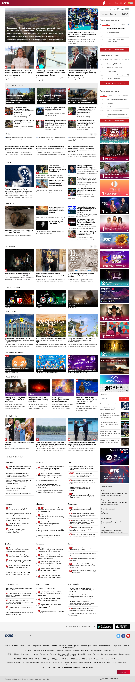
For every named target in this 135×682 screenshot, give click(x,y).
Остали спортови (96, 650)
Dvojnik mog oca (106, 500)
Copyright (17, 679)
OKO (27, 3)
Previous (101, 24)
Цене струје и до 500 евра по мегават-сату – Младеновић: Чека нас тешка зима (82, 535)
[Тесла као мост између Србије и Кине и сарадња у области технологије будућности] (87, 387)
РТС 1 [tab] (106, 24)
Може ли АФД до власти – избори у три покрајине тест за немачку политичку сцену (82, 481)
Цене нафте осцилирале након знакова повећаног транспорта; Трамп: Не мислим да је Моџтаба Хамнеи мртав (55, 123)
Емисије (52, 3)
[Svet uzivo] (114, 205)
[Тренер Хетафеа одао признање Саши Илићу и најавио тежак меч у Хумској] (72, 169)
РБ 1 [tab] (103, 95)
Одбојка (51, 650)
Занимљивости (11, 584)
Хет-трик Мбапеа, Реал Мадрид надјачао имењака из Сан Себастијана (18, 555)
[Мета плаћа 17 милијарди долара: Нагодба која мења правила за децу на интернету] (72, 210)
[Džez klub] (114, 277)
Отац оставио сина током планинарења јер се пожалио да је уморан (19, 613)
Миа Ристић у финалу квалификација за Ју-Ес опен (82, 559)
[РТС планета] (104, 3)
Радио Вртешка (111, 662)
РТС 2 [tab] (114, 24)
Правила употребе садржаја (31, 679)
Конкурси (76, 667)
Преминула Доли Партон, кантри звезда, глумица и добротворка (49, 599)
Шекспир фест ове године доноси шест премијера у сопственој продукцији (18, 274)
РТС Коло (85, 659)
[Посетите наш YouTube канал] (128, 636)
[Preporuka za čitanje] (114, 366)
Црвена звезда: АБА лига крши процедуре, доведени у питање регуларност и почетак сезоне (49, 570)
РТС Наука (46, 659)
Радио (44, 3)
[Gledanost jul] (114, 241)
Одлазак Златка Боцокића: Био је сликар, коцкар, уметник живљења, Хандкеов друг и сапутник (51, 148)
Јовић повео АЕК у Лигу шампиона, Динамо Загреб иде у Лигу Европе (57, 168)
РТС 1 (19, 659)
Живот (16, 654)
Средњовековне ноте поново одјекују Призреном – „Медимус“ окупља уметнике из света (82, 275)
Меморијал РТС (109, 650)
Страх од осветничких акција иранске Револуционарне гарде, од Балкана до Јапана (82, 73)
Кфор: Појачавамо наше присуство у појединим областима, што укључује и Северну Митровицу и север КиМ (18, 475)
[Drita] (114, 348)
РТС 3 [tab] (123, 24)
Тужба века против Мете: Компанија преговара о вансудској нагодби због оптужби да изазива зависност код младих (82, 596)
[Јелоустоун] (114, 312)
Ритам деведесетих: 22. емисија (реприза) (82, 370)
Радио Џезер (122, 662)
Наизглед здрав (70, 655)
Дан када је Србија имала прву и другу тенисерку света (82, 571)
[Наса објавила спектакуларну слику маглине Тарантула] (63, 387)
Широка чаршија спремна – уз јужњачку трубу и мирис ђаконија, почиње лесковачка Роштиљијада (19, 601)
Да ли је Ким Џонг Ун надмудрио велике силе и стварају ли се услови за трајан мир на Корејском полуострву (82, 444)
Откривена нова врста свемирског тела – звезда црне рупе (38, 399)
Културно (11, 246)
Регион (39, 462)
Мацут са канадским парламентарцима (18, 493)
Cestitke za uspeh (106, 518)
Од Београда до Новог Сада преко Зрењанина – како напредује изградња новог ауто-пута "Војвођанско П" (81, 522)
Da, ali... (103, 490)
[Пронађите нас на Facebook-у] (123, 636)
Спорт (22, 3)
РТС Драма (56, 659)
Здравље (73, 654)
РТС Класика (75, 659)
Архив (67, 664)
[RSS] (125, 3)
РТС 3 (31, 659)
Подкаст (126, 646)
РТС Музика (105, 659)
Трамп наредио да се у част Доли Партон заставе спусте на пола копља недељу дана (49, 593)
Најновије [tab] (103, 394)
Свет (70, 462)
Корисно (11, 312)
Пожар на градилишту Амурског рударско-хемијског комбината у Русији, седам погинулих (82, 495)
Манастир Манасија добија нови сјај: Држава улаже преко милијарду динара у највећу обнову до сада (50, 275)
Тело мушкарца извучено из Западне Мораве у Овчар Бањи (17, 519)
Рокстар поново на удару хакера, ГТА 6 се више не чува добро (15, 399)
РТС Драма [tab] (105, 59)
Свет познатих (42, 584)
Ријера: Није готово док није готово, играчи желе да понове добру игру (57, 182)
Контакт (48, 667)
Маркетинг (56, 667)
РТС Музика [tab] (123, 59)
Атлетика (76, 650)
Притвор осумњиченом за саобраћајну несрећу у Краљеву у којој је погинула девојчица (19, 530)
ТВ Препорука (13, 287)
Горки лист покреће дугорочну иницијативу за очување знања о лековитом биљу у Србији (51, 340)
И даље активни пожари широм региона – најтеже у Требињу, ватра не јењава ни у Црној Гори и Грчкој (50, 475)
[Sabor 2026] (114, 259)
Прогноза (105, 14)
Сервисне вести (104, 646)
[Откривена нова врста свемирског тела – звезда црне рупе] (39, 387)
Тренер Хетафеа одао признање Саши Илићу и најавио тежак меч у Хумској (87, 167)
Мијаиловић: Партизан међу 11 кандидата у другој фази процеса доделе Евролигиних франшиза (50, 556)
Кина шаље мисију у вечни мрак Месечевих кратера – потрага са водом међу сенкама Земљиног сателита (81, 603)
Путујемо (53, 654)
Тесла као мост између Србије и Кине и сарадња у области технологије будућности (86, 400)
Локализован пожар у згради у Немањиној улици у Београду (17, 509)
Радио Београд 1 (19, 662)
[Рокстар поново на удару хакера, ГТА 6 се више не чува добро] (15, 387)
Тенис (70, 544)
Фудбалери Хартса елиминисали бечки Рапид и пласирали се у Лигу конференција (18, 567)
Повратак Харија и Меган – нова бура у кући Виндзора (19, 443)
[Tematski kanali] (114, 383)
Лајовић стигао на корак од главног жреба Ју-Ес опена (86, 179)
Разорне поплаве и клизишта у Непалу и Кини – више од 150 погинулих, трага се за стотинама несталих (87, 110)
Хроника (8, 504)
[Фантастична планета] (114, 170)
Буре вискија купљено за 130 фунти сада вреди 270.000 (19, 231)
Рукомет (59, 650)
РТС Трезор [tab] (114, 59)
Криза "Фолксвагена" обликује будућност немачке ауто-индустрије (80, 509)
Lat (110, 3)
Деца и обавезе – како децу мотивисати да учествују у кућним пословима (87, 233)
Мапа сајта (123, 672)
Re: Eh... (103, 527)
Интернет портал (87, 667)
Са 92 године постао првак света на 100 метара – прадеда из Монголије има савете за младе (18, 595)
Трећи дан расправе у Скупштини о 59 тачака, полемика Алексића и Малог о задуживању (24, 110)
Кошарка (40, 544)
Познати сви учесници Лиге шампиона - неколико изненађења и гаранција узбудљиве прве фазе (19, 191)
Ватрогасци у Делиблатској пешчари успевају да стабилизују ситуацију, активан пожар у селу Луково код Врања (34, 29)
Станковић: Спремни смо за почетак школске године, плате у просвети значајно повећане (50, 523)
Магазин (34, 3)
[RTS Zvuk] (114, 295)
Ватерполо (67, 650)
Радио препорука (15, 352)
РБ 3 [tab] (118, 95)
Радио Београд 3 (46, 662)
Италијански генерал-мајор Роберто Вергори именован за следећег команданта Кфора (17, 488)
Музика (35, 654)
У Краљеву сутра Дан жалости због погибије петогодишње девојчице (24, 122)
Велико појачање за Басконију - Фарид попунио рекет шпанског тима (49, 576)
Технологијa (73, 584)
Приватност (9, 679)
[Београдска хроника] (114, 223)
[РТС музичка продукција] (114, 456)
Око (8, 134)
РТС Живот (65, 659)
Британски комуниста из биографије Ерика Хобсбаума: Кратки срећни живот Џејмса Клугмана (19, 148)
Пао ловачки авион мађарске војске (49, 480)
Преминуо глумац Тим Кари (56, 222)
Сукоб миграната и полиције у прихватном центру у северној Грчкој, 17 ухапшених (51, 491)
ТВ (40, 3)
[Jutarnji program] (114, 188)
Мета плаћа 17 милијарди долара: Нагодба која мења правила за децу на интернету (86, 209)
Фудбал (8, 544)
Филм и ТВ (81, 654)
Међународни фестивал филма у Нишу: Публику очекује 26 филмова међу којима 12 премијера (86, 221)
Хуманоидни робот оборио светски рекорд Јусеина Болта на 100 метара (81, 609)
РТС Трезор (95, 659)
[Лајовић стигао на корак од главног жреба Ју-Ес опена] (72, 181)
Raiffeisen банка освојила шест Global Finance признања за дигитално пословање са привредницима (19, 340)
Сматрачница (116, 646)
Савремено (12, 377)
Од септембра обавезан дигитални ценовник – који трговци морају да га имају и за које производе (82, 515)
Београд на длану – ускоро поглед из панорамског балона (19, 608)
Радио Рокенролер (85, 662)
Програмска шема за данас (114, 49)
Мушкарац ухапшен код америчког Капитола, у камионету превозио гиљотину (80, 488)
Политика (9, 462)
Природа (96, 654)
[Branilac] (114, 152)
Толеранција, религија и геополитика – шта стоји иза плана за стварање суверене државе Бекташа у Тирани (19, 99)
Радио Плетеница (71, 662)
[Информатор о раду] (114, 474)
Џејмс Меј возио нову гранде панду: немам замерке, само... (82, 614)
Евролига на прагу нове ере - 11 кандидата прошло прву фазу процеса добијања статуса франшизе (50, 563)
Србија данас (36, 646)
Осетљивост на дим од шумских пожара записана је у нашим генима (57, 209)
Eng (116, 3)
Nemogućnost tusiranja (108, 509)
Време (95, 646)
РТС (58, 3)
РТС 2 (25, 659)
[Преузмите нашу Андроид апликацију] (105, 626)
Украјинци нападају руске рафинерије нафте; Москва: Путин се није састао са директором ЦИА (86, 123)
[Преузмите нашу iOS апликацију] (122, 626)
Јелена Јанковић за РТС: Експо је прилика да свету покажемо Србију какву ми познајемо (18, 73)
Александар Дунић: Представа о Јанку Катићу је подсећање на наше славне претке (49, 605)
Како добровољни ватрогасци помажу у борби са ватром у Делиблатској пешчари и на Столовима (49, 99)
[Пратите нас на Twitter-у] (118, 636)
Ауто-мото (84, 650)
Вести (16, 3)
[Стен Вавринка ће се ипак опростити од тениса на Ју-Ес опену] (72, 192)
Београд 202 (58, 662)
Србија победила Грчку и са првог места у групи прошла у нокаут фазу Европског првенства (82, 34)
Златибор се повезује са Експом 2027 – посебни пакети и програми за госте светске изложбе (81, 340)
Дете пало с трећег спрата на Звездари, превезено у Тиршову (55, 109)
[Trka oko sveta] (114, 134)
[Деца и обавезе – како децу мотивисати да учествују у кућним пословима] (72, 234)
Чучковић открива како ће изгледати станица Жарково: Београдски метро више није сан (81, 100)
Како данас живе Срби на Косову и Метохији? (17, 368)
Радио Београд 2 (33, 662)
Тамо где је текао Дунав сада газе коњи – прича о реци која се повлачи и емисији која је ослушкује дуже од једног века (51, 444)
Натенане (11, 416)
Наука (89, 654)
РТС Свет (38, 659)
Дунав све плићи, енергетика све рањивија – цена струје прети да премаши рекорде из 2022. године (82, 528)
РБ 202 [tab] (125, 95)
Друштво (40, 504)
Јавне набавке (67, 667)
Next (128, 24)
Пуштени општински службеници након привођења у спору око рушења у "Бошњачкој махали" (18, 481)
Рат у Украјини (86, 646)
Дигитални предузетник (109, 654)
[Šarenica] (114, 330)
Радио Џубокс (99, 662)
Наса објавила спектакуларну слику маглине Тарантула (60, 399)
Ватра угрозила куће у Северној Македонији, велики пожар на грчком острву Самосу (49, 485)
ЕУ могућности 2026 (67, 647)
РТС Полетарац (116, 659)
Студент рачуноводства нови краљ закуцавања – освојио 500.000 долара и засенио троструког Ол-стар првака (50, 549)
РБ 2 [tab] (110, 95)
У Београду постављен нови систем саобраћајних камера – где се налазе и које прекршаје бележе (50, 73)
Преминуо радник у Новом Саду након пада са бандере (17, 524)
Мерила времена (73, 646)
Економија (72, 504)
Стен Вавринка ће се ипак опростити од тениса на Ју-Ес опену (86, 190)
